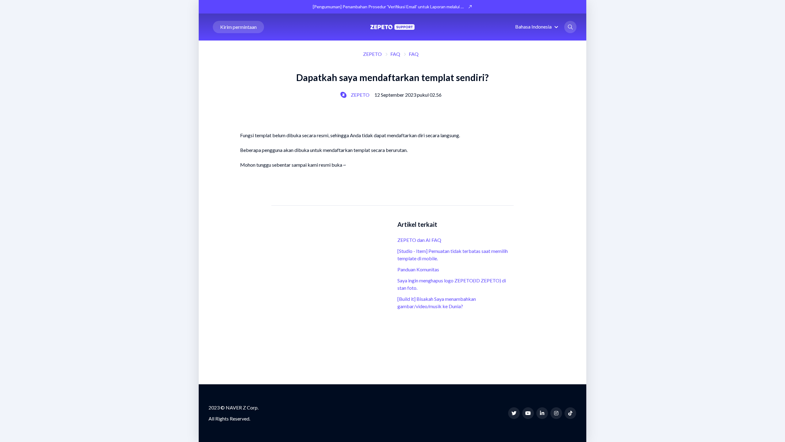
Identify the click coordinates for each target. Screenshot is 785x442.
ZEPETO (372, 54)
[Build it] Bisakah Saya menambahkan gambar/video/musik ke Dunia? (436, 302)
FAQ (395, 54)
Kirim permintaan (238, 27)
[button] (537, 26)
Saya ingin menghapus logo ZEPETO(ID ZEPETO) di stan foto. (451, 284)
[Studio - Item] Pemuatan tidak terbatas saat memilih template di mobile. (452, 254)
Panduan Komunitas (418, 269)
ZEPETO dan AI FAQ (419, 240)
